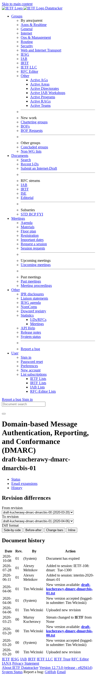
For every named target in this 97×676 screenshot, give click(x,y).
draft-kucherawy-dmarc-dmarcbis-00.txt (69, 631)
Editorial (27, 198)
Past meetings (31, 281)
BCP (33, 214)
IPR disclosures (32, 294)
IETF (6, 659)
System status (31, 337)
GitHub (50, 672)
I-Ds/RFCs (38, 320)
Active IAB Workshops (47, 93)
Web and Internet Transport (41, 50)
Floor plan (28, 231)
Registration (30, 235)
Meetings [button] (18, 218)
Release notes (31, 332)
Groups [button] (16, 16)
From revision (12, 508)
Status (15, 479)
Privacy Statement (25, 663)
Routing (27, 42)
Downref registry (33, 311)
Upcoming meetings (36, 265)
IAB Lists (37, 387)
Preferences (29, 366)
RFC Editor (29, 71)
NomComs (29, 307)
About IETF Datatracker (20, 668)
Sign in (26, 357)
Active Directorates (44, 88)
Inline (71, 530)
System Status (12, 672)
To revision (10, 517)
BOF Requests (32, 131)
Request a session (34, 244)
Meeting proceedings (36, 286)
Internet (26, 33)
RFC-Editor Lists (43, 391)
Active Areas (39, 84)
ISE (23, 193)
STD (25, 214)
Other (25, 76)
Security (27, 46)
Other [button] (15, 290)
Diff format (10, 525)
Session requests (33, 248)
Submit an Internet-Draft (39, 168)
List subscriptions (34, 374)
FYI (40, 214)
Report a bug (30, 349)
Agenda (26, 223)
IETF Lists (38, 379)
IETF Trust (62, 659)
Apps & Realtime (34, 25)
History (16, 488)
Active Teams (40, 105)
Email (61, 672)
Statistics (27, 315)
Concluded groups (34, 147)
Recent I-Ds (30, 164)
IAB (24, 59)
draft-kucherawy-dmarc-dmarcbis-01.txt (69, 589)
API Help (28, 328)
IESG (25, 54)
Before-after (33, 530)
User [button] (14, 353)
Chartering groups (34, 122)
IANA (6, 663)
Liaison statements (34, 298)
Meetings (37, 324)
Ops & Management (36, 37)
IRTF (25, 63)
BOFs (25, 126)
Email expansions (24, 484)
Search (26, 160)
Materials (27, 227)
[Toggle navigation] (4, 413)
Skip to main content (17, 4)
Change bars (54, 530)
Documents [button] (19, 156)
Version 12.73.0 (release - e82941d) (65, 668)
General (26, 29)
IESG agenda (31, 303)
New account (30, 370)
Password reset (32, 362)
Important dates (32, 240)
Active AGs (39, 80)
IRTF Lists (38, 383)
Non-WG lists (31, 151)
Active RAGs (40, 101)
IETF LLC (29, 67)
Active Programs (42, 97)
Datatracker (53, 8)
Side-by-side (12, 530)
